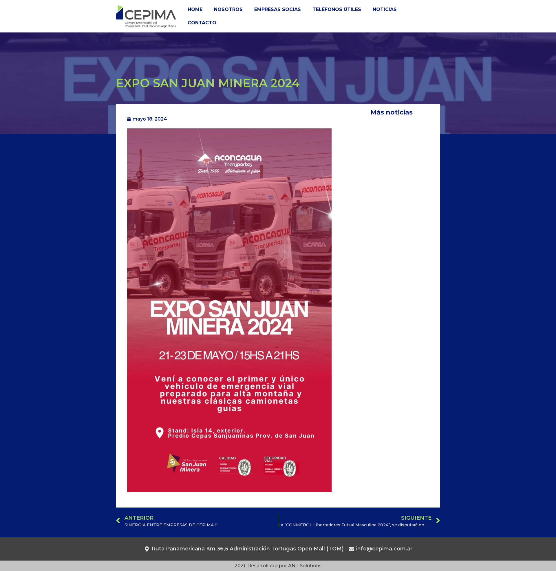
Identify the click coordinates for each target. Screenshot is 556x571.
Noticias (385, 9)
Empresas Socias (277, 9)
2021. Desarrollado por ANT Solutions (278, 565)
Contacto (202, 23)
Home (195, 9)
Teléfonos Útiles (336, 9)
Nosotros (228, 9)
